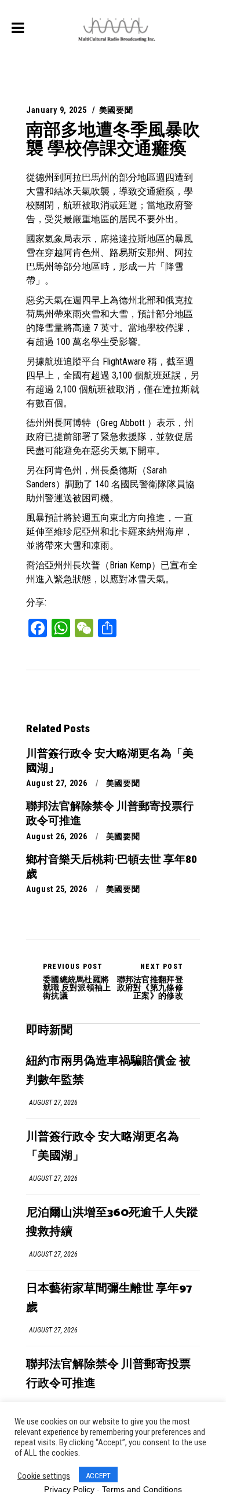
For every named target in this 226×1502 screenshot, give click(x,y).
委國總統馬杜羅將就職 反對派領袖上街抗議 (77, 981)
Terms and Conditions (142, 1489)
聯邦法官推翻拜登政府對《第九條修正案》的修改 (150, 981)
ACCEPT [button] (98, 1475)
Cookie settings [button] (43, 1476)
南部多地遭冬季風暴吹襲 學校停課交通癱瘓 (113, 138)
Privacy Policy (69, 1489)
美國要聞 (116, 110)
